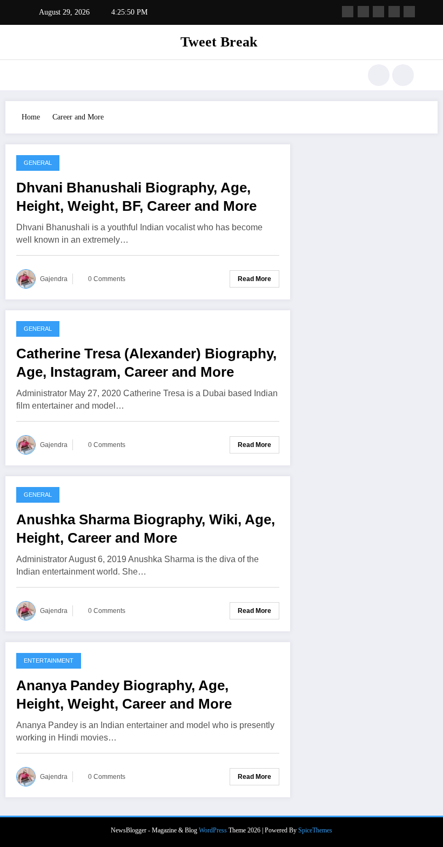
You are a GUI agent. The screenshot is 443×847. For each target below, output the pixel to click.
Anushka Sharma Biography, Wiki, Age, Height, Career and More (145, 528)
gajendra (54, 279)
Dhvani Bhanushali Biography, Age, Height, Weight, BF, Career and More (136, 196)
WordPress (213, 830)
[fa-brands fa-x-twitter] (363, 11)
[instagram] (394, 11)
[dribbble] (378, 11)
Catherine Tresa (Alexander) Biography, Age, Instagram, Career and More (146, 362)
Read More (254, 279)
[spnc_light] (403, 75)
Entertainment (48, 660)
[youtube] (409, 11)
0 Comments (106, 279)
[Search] (379, 75)
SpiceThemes (315, 830)
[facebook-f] (347, 11)
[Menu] (35, 75)
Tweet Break (218, 42)
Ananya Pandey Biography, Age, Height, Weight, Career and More (124, 694)
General (38, 162)
